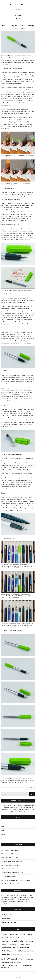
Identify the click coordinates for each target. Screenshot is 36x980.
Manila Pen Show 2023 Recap (9, 854)
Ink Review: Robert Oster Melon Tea (11, 861)
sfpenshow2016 (21, 962)
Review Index (26, 974)
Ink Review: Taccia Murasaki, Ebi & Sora (12, 872)
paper (3, 834)
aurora (3, 934)
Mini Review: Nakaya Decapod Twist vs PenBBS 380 (16, 880)
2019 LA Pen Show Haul (8, 869)
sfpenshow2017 (7, 965)
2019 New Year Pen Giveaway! (10, 884)
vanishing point (24, 965)
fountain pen (12, 937)
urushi (18, 965)
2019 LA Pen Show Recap (8, 876)
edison (3, 937)
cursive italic (13, 934)
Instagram (4, 903)
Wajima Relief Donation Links (9, 850)
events (3, 823)
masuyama (5, 947)
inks (2, 826)
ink (8, 944)
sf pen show (11, 962)
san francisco (24, 959)
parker (11, 951)
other (3, 830)
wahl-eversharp (5, 967)
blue (6, 934)
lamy (21, 945)
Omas (27, 947)
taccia (14, 965)
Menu (18, 15)
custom (20, 934)
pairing (5, 950)
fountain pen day (23, 938)
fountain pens (8, 941)
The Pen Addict (5, 918)
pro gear (28, 954)
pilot (8, 954)
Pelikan (17, 950)
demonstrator (27, 934)
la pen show (26, 944)
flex (6, 938)
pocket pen (19, 954)
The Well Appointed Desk (8, 922)
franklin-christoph (24, 941)
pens (2, 838)
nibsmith (23, 947)
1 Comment (22, 28)
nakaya (18, 947)
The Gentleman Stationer (8, 915)
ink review (13, 944)
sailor (16, 958)
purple (3, 959)
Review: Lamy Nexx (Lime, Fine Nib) (18, 25)
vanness (30, 965)
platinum (13, 954)
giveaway (4, 944)
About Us (8, 974)
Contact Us (16, 974)
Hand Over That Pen (18, 4)
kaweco (17, 944)
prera (24, 954)
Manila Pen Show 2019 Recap (9, 857)
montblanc (12, 947)
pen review (25, 951)
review (10, 958)
